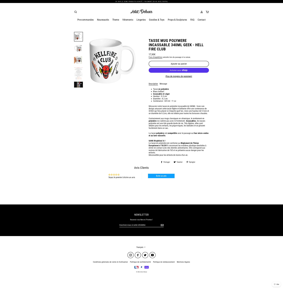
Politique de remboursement (164, 262)
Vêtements (127, 19)
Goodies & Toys (156, 19)
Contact (202, 19)
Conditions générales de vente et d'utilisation (110, 262)
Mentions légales (183, 262)
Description (153, 84)
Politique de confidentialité (140, 262)
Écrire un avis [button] (161, 176)
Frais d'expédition (155, 57)
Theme (115, 19)
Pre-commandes (85, 19)
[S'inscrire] (162, 225)
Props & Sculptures (177, 19)
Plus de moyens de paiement (179, 76)
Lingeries (141, 19)
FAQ (192, 19)
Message (163, 84)
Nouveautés (103, 19)
